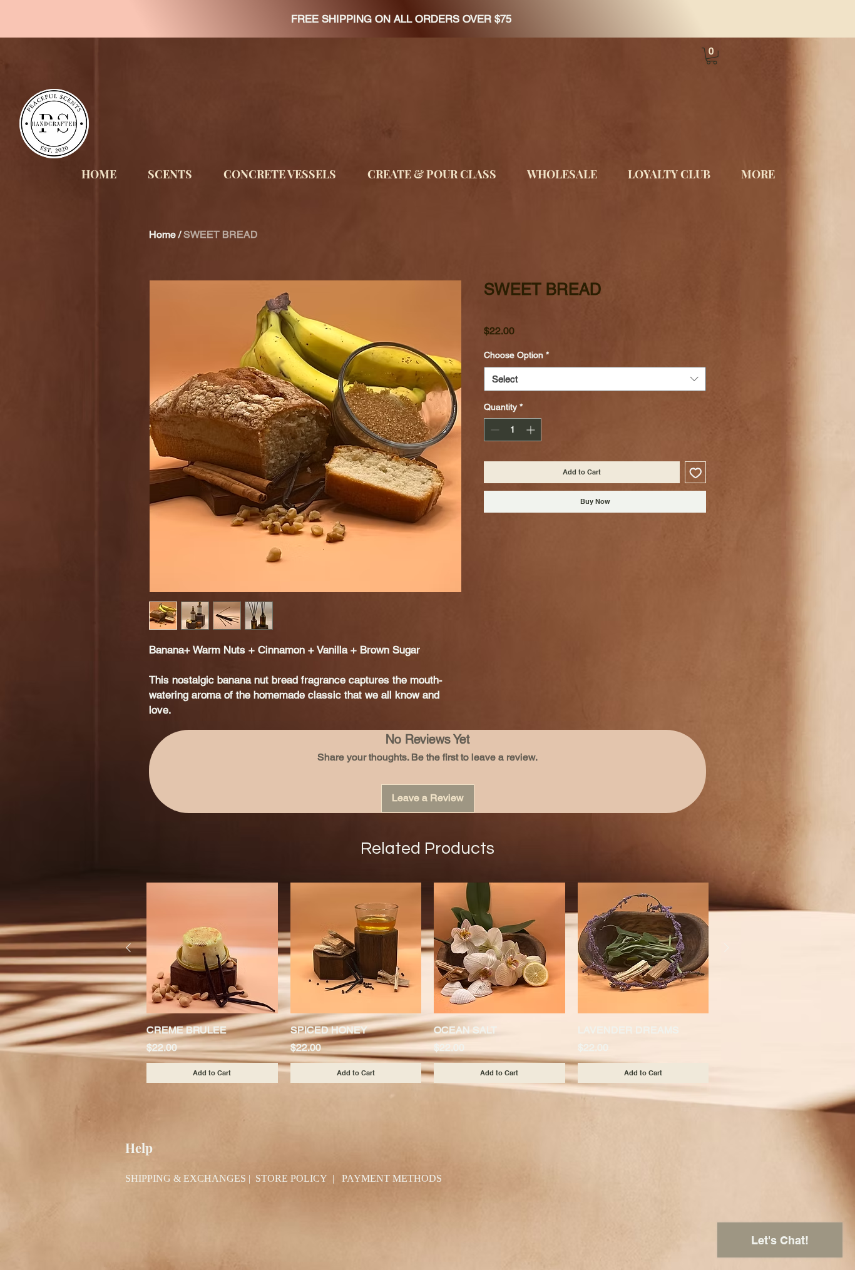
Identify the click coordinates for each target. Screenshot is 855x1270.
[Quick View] (212, 948)
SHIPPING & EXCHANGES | (190, 1179)
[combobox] (595, 379)
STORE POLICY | (298, 1179)
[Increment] (532, 430)
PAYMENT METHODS (392, 1179)
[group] (427, 982)
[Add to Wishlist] (696, 472)
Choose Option (516, 355)
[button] (712, 56)
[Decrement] (493, 430)
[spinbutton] (512, 430)
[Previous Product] (128, 947)
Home (162, 234)
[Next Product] (726, 947)
